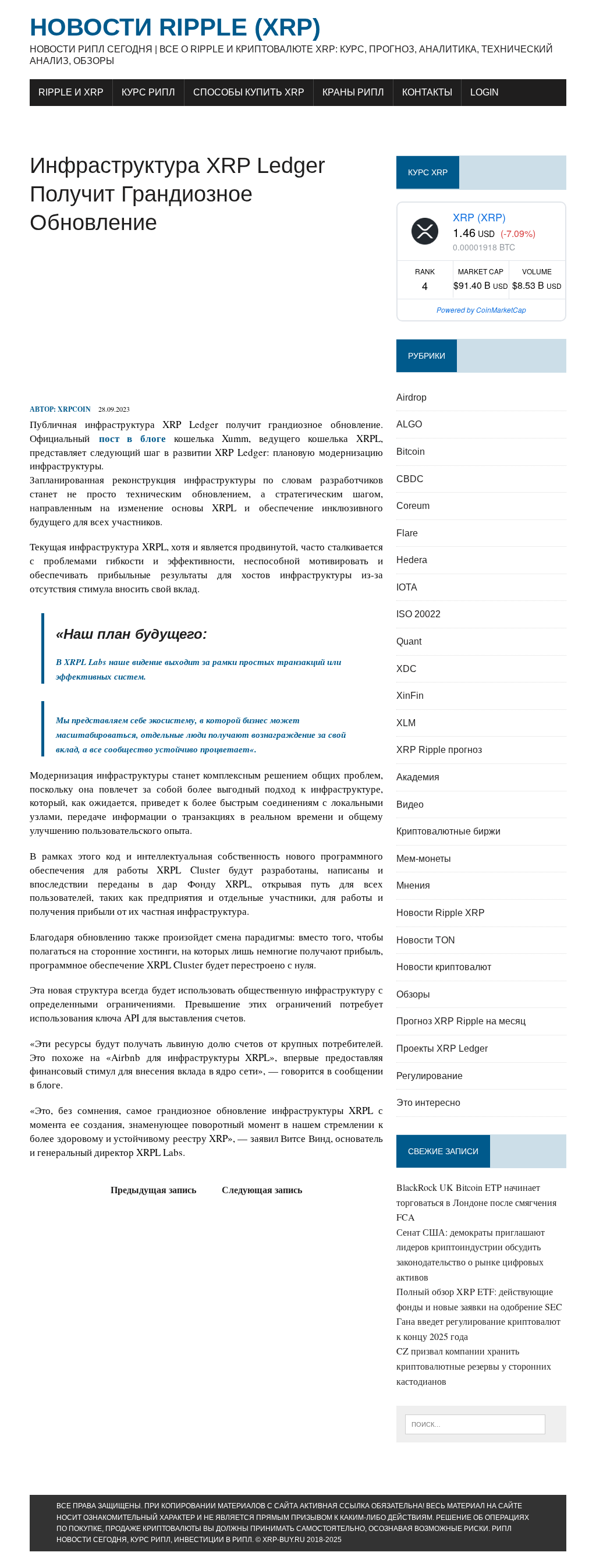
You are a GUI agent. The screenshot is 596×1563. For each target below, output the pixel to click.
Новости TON (425, 940)
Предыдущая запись (153, 1189)
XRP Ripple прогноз (439, 750)
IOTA (406, 587)
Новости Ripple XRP (440, 913)
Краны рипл (353, 92)
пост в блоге (132, 438)
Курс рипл (148, 92)
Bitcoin (410, 452)
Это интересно (428, 1103)
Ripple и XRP (71, 92)
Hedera (411, 560)
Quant (408, 641)
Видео (410, 804)
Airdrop (411, 397)
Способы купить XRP (248, 92)
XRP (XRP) (479, 216)
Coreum (413, 506)
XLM (406, 723)
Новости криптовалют (443, 967)
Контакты (427, 92)
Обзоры (413, 994)
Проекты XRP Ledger (442, 1048)
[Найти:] (475, 1423)
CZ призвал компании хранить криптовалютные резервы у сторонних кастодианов (473, 1366)
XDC (406, 669)
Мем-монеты (423, 859)
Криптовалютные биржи (448, 831)
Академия (417, 777)
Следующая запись (262, 1189)
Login (484, 92)
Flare (407, 533)
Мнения (413, 885)
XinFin (410, 696)
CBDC (410, 479)
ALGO (409, 424)
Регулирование (429, 1076)
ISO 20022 (418, 614)
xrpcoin (74, 409)
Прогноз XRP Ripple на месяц (461, 1021)
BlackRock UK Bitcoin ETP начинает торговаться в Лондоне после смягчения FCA (476, 1202)
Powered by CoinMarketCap (481, 309)
